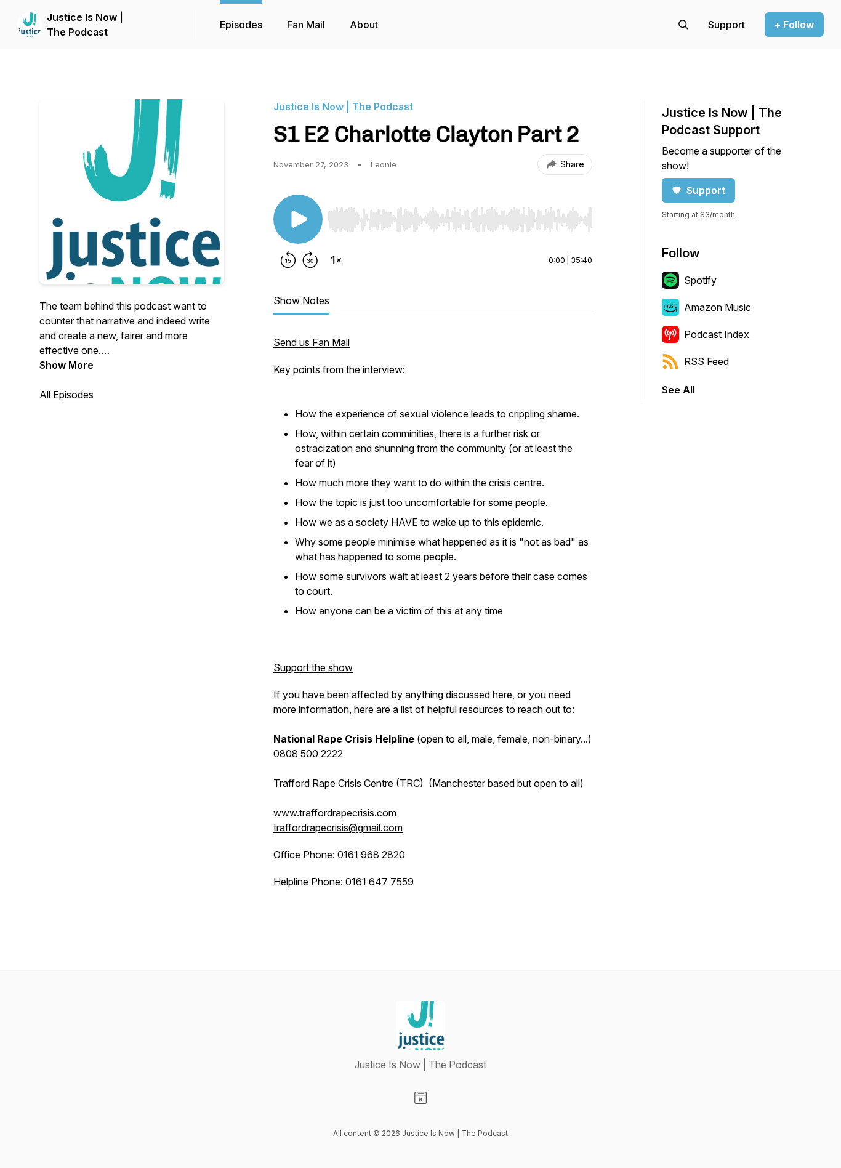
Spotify (700, 280)
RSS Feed (706, 361)
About (364, 24)
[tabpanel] (432, 618)
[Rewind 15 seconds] (288, 259)
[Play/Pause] (298, 219)
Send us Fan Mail (311, 342)
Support (705, 190)
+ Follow (794, 24)
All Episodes (66, 395)
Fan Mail (306, 24)
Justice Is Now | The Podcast (85, 24)
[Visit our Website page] (420, 1098)
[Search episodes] (683, 24)
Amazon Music (717, 307)
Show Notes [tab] (301, 300)
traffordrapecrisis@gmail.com (338, 827)
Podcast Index (716, 334)
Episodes (241, 24)
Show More (66, 365)
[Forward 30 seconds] (310, 259)
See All (678, 390)
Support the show (313, 667)
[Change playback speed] (336, 259)
